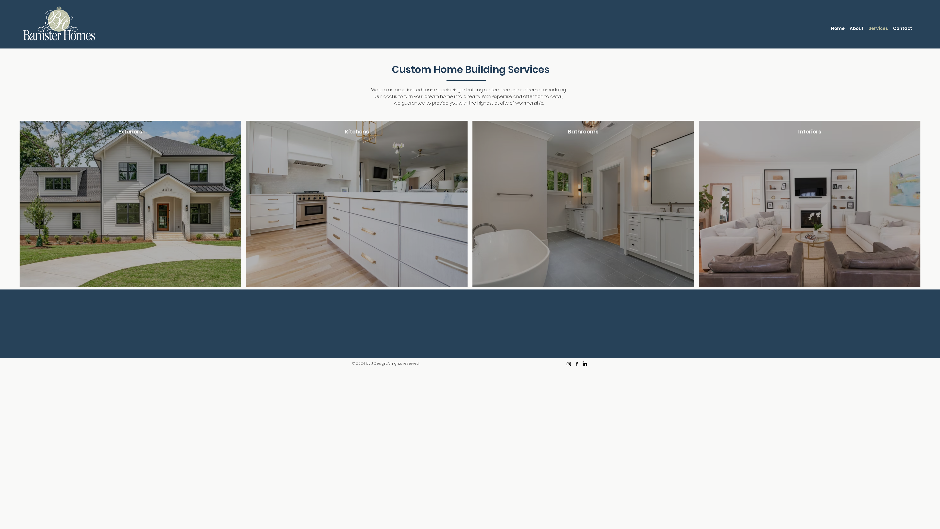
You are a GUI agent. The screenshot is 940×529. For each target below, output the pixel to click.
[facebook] (577, 364)
